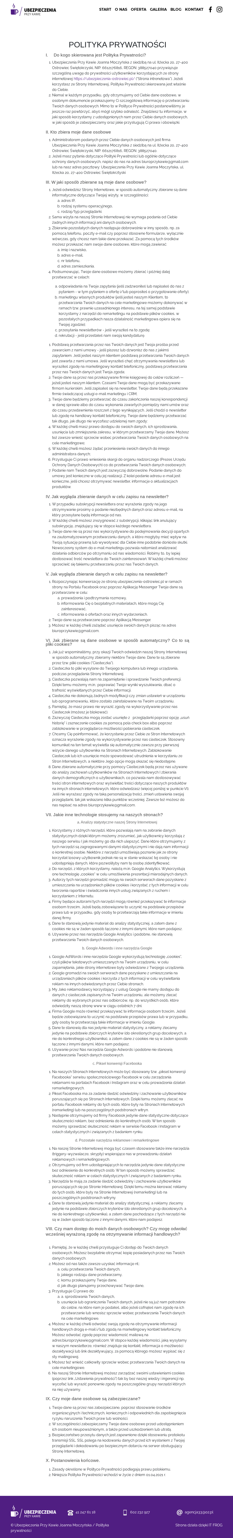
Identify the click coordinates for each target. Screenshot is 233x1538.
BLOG (175, 9)
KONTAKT (194, 9)
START (105, 9)
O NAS (121, 9)
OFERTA (138, 9)
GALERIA (158, 9)
